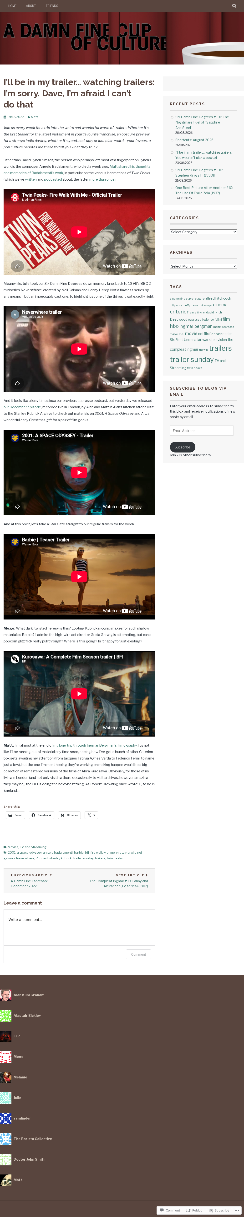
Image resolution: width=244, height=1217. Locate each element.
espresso (194, 319)
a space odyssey (29, 852)
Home (12, 6)
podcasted (53, 179)
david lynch (214, 312)
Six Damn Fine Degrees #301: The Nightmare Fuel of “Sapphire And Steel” (202, 122)
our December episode (22, 407)
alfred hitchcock (218, 298)
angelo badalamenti (58, 852)
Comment (138, 954)
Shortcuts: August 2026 (194, 140)
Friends (52, 6)
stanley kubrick (60, 858)
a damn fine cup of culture (187, 298)
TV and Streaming (33, 847)
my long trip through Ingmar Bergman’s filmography (95, 745)
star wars (202, 339)
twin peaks (115, 858)
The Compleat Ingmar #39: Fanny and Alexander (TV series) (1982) (119, 880)
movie (191, 333)
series (228, 334)
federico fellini (212, 319)
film (226, 319)
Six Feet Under (182, 340)
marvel (174, 334)
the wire (203, 349)
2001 (11, 852)
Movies (13, 847)
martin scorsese (223, 326)
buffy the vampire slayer (197, 305)
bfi (87, 852)
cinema (220, 304)
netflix (203, 333)
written (31, 179)
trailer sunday (83, 858)
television (219, 340)
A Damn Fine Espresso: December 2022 (31, 880)
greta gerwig (126, 852)
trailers (100, 858)
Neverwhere (25, 858)
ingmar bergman (196, 326)
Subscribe (182, 447)
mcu (181, 334)
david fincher (197, 312)
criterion (179, 312)
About (31, 6)
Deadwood (178, 319)
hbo (174, 326)
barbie (79, 852)
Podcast (42, 858)
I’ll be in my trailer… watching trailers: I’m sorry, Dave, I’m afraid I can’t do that (79, 93)
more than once (102, 179)
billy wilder (176, 305)
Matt (34, 117)
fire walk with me (102, 852)
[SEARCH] (234, 6)
